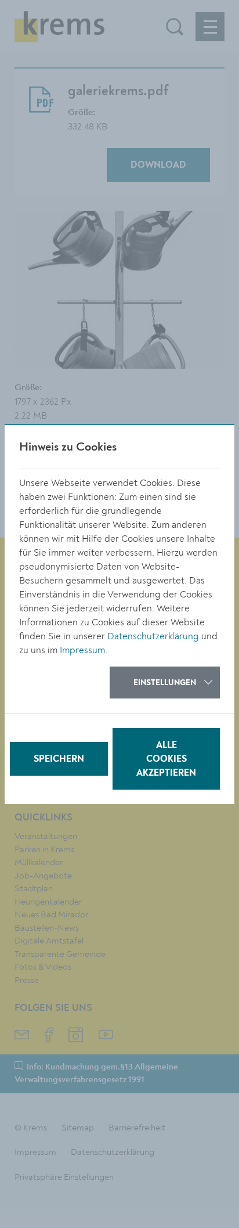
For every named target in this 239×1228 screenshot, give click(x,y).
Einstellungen (164, 683)
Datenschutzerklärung (153, 636)
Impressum (82, 650)
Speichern (59, 759)
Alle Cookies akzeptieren (166, 759)
